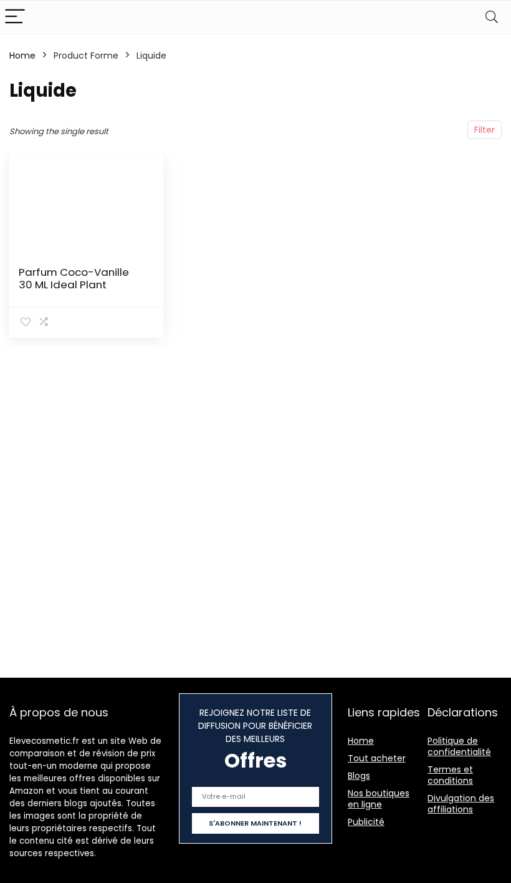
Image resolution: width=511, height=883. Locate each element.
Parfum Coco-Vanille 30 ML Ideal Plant (74, 278)
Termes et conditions (450, 775)
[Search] (492, 17)
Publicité (366, 822)
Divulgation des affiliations (460, 804)
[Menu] (15, 17)
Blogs (359, 775)
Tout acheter (377, 758)
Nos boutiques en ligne (378, 799)
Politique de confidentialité (459, 746)
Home (22, 55)
